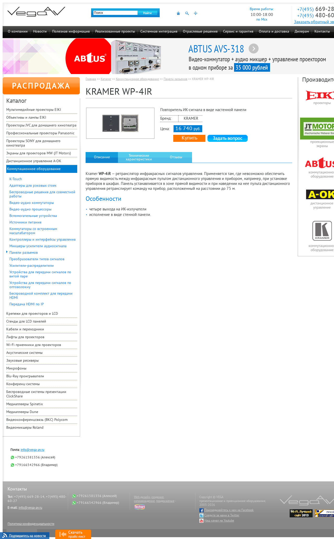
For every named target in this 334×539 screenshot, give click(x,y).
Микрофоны (16, 368)
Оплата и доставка (274, 31)
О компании (18, 31)
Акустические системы (24, 353)
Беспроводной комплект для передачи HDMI (41, 296)
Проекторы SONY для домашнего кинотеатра (33, 143)
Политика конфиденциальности (31, 524)
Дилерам (302, 31)
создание (157, 497)
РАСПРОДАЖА (41, 87)
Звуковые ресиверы (22, 361)
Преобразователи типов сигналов (36, 259)
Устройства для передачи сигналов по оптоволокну (40, 285)
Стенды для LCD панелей (26, 321)
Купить (189, 138)
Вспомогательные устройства (33, 216)
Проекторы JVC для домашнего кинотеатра (41, 125)
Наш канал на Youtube (219, 521)
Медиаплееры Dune (22, 412)
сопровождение (144, 501)
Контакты (322, 31)
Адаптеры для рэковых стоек (33, 186)
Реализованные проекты (115, 31)
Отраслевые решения (200, 31)
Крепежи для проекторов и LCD (32, 314)
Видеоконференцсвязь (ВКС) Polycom (37, 420)
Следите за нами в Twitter (221, 516)
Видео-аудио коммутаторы (31, 203)
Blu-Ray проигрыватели (25, 376)
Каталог (106, 79)
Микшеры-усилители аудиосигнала (38, 246)
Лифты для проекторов (25, 337)
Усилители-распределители (31, 266)
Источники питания (25, 222)
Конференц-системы (23, 384)
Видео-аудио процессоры (30, 209)
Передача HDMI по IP (26, 304)
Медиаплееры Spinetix (24, 404)
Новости (40, 31)
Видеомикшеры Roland (25, 428)
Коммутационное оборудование (34, 169)
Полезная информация (71, 31)
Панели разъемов (23, 253)
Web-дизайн (142, 497)
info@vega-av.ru (32, 450)
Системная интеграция (158, 31)
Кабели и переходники (25, 329)
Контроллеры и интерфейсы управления (42, 240)
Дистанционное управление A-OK (33, 161)
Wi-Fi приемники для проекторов (33, 345)
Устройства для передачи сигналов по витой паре (40, 274)
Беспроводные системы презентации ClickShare (36, 394)
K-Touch (15, 179)
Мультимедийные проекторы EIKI (33, 110)
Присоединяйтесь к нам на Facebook (229, 510)
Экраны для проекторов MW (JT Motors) (38, 153)
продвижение (165, 501)
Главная (91, 79)
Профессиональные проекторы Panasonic (40, 133)
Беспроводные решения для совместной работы (42, 194)
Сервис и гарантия (238, 31)
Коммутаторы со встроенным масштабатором (33, 231)
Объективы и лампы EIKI (26, 118)
